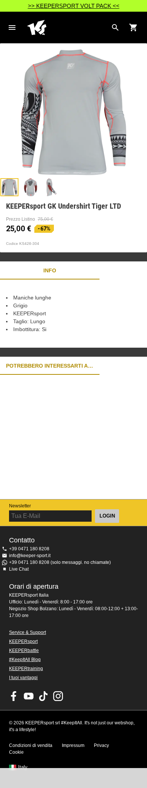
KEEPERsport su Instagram (58, 696)
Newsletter (20, 506)
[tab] (9, 187)
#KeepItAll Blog (25, 659)
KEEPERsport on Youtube (29, 696)
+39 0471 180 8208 (29, 548)
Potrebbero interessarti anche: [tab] (49, 366)
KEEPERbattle (24, 650)
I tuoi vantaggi (23, 677)
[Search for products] (115, 27)
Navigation (12, 27)
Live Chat (19, 569)
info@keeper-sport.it (30, 555)
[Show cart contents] (133, 27)
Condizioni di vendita (30, 745)
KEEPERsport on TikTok (43, 696)
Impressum (73, 745)
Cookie (16, 752)
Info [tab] (49, 270)
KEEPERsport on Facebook (14, 696)
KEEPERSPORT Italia (67, 27)
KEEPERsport (23, 641)
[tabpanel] (73, 313)
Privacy (101, 745)
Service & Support (27, 632)
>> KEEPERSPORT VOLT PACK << (73, 6)
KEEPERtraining (26, 668)
